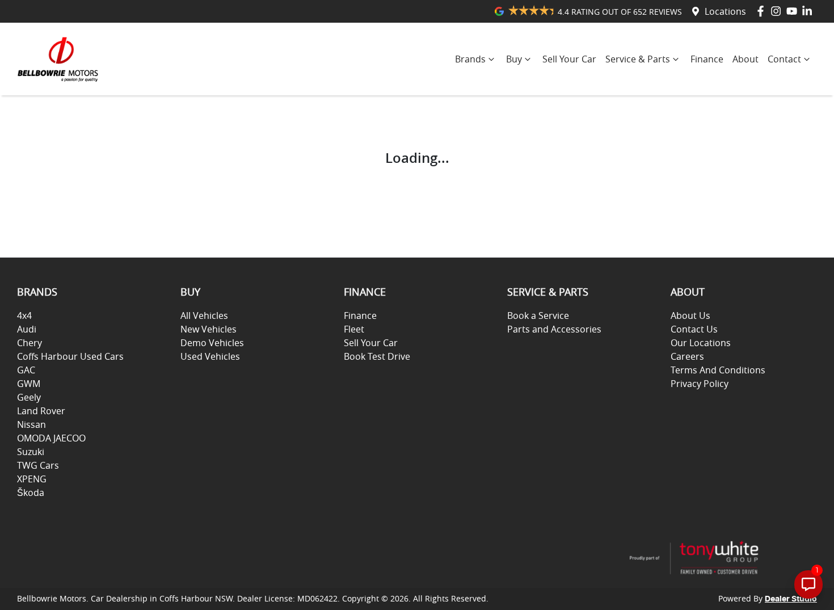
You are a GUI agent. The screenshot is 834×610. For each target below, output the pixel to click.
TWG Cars (38, 465)
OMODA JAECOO (51, 438)
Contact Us (694, 329)
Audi (26, 329)
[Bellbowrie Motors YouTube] (794, 11)
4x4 (24, 315)
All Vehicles (204, 315)
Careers (687, 356)
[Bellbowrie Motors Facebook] (762, 11)
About (745, 59)
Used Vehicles (210, 356)
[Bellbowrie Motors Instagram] (778, 11)
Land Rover (41, 411)
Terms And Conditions (718, 370)
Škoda (30, 492)
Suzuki (30, 451)
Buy (514, 59)
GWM (28, 383)
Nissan (31, 424)
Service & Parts (637, 59)
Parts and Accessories (554, 329)
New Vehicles (208, 329)
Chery (29, 342)
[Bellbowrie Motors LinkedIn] (809, 11)
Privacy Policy (699, 383)
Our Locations (701, 342)
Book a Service (538, 315)
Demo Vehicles (212, 342)
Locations (725, 11)
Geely (29, 397)
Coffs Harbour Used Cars (70, 356)
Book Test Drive (377, 356)
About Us (690, 315)
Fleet (354, 329)
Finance (706, 59)
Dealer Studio (791, 599)
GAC (26, 370)
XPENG (32, 479)
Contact (784, 59)
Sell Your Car (569, 59)
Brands (470, 59)
